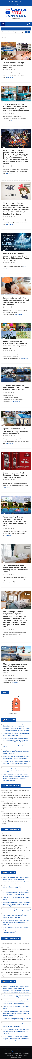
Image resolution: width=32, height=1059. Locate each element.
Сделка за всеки (16, 16)
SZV (14, 69)
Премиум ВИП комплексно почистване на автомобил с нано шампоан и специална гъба (16, 387)
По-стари (5, 692)
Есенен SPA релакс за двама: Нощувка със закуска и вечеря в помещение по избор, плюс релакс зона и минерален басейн (16, 797)
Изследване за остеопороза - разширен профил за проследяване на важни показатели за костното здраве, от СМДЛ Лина (16, 751)
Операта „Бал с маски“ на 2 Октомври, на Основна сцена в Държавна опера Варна (15, 475)
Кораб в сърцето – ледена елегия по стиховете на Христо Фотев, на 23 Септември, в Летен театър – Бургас (16, 821)
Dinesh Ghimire (15, 1051)
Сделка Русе (19, 1055)
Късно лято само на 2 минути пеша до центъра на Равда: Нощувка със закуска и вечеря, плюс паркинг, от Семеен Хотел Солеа (16, 763)
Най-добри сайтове (16, 1057)
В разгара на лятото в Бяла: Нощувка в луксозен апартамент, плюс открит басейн (16, 431)
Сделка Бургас (10, 1055)
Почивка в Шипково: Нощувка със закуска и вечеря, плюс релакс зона (13, 32)
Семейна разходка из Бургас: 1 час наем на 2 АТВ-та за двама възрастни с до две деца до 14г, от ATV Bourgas (16, 769)
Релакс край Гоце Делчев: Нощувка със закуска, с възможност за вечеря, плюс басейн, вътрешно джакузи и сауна (14, 521)
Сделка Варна (26, 1053)
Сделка (25, 1055)
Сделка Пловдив (17, 1053)
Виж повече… (10, 77)
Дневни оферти (9, 720)
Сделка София (7, 1053)
